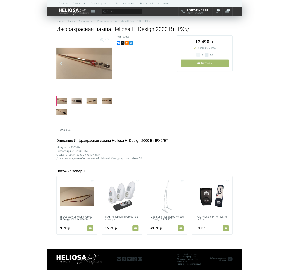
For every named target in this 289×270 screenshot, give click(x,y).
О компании (79, 3)
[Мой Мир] (131, 43)
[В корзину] (90, 228)
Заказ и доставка (125, 3)
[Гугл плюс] (140, 259)
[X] (122, 43)
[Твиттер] (129, 259)
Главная (63, 3)
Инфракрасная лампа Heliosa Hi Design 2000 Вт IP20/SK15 (76, 218)
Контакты (163, 3)
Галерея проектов (100, 3)
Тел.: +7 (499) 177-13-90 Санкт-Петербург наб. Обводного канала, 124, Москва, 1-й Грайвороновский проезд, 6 (189, 259)
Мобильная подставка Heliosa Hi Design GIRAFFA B (167, 218)
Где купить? (146, 3)
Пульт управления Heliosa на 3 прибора (121, 218)
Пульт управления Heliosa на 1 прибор (212, 218)
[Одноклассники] (127, 43)
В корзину (206, 63)
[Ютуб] (134, 259)
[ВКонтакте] (118, 43)
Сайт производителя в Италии (220, 259)
